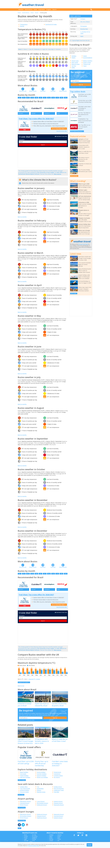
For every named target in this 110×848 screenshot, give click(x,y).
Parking (51, 839)
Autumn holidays (41, 775)
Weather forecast (32, 91)
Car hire (74, 66)
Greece (59, 836)
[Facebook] (19, 825)
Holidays (74, 56)
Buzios (36, 12)
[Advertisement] (69, 4)
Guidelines (34, 837)
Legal (25, 839)
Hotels (85, 56)
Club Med (56, 792)
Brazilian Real (84, 29)
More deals (21, 794)
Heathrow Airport (42, 818)
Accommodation (87, 57)
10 (29, 671)
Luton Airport (41, 801)
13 (33, 670)
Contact (26, 836)
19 (54, 669)
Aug (49, 97)
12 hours (82, 19)
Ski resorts (57, 777)
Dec (65, 97)
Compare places (58, 775)
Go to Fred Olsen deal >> (59, 128)
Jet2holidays (40, 788)
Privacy (25, 837)
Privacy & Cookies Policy (33, 845)
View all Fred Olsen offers (61, 131)
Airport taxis (75, 61)
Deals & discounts (63, 91)
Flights (73, 57)
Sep (53, 97)
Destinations (28, 9)
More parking (21, 807)
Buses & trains (76, 64)
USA (58, 840)
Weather (21, 9)
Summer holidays (41, 774)
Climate (51, 840)
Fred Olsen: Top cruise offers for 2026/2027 (36, 119)
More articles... (74, 176)
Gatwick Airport (58, 801)
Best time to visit (22, 91)
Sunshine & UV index (51, 24)
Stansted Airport (24, 803)
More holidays (21, 780)
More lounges (21, 820)
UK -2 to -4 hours (85, 21)
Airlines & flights (24, 790)
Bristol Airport (24, 805)
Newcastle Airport (59, 805)
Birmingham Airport (42, 803)
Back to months (22, 217)
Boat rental (75, 62)
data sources (57, 174)
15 (58, 670)
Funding (34, 839)
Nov (61, 97)
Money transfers (87, 61)
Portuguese (83, 26)
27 (60, 668)
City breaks (23, 774)
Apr (32, 97)
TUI (38, 787)
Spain (58, 837)
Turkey (59, 839)
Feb (24, 97)
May (36, 97)
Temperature (23, 24)
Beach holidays (24, 772)
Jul (44, 97)
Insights (48, 9)
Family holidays (24, 775)
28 (31, 667)
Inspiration (41, 9)
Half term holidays (25, 777)
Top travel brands (25, 788)
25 (39, 668)
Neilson (39, 790)
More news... (74, 293)
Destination (21, 139)
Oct (57, 97)
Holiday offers (24, 787)
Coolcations (57, 774)
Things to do (86, 64)
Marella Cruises (41, 792)
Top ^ (19, 828)
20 (41, 669)
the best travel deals (83, 244)
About (25, 835)
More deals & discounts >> (77, 131)
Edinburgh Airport (42, 805)
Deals (35, 9)
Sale (24, 129)
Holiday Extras (58, 787)
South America (25, 12)
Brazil (32, 12)
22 (45, 669)
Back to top (21, 686)
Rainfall (22, 26)
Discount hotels (24, 792)
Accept (89, 845)
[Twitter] (23, 825)
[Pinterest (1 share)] (27, 825)
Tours (84, 66)
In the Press (32, 841)
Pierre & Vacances (59, 788)
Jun (40, 97)
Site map (26, 840)
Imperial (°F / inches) (34, 679)
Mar (28, 97)
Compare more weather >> (23, 682)
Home (19, 12)
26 (35, 668)
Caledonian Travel (59, 790)
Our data (34, 835)
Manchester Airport (25, 801)
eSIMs (73, 67)
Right (81, 36)
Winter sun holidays (42, 777)
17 (37, 669)
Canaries (59, 835)
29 (19, 667)
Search (54, 9)
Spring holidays (41, 772)
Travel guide (52, 91)
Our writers (34, 836)
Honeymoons (57, 772)
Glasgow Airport (58, 803)
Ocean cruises (87, 62)
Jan (19, 97)
